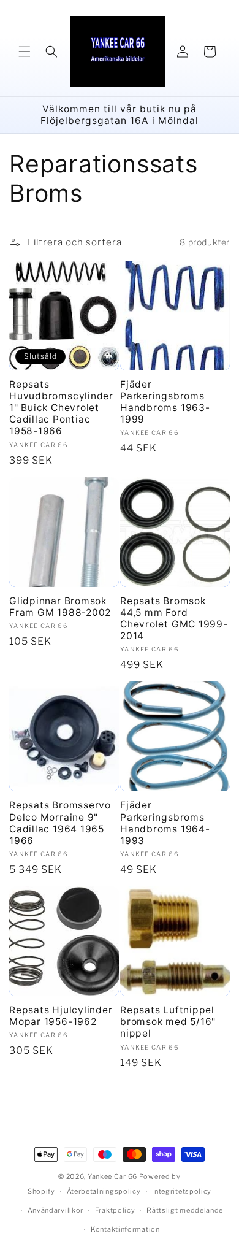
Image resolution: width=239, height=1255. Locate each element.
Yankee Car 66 (112, 1176)
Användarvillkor (56, 1210)
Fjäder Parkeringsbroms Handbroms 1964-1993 (165, 822)
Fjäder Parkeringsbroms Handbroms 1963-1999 (165, 402)
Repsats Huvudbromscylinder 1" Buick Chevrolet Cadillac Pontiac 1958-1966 (61, 407)
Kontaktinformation (125, 1229)
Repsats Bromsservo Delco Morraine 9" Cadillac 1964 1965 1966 (60, 822)
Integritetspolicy (181, 1191)
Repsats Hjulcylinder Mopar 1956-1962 (61, 1015)
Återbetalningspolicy (104, 1191)
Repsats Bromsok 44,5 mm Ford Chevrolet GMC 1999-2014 (174, 618)
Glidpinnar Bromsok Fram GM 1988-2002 (60, 606)
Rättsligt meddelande (184, 1210)
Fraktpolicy (115, 1210)
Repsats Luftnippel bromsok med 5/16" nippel (168, 1021)
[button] (24, 51)
